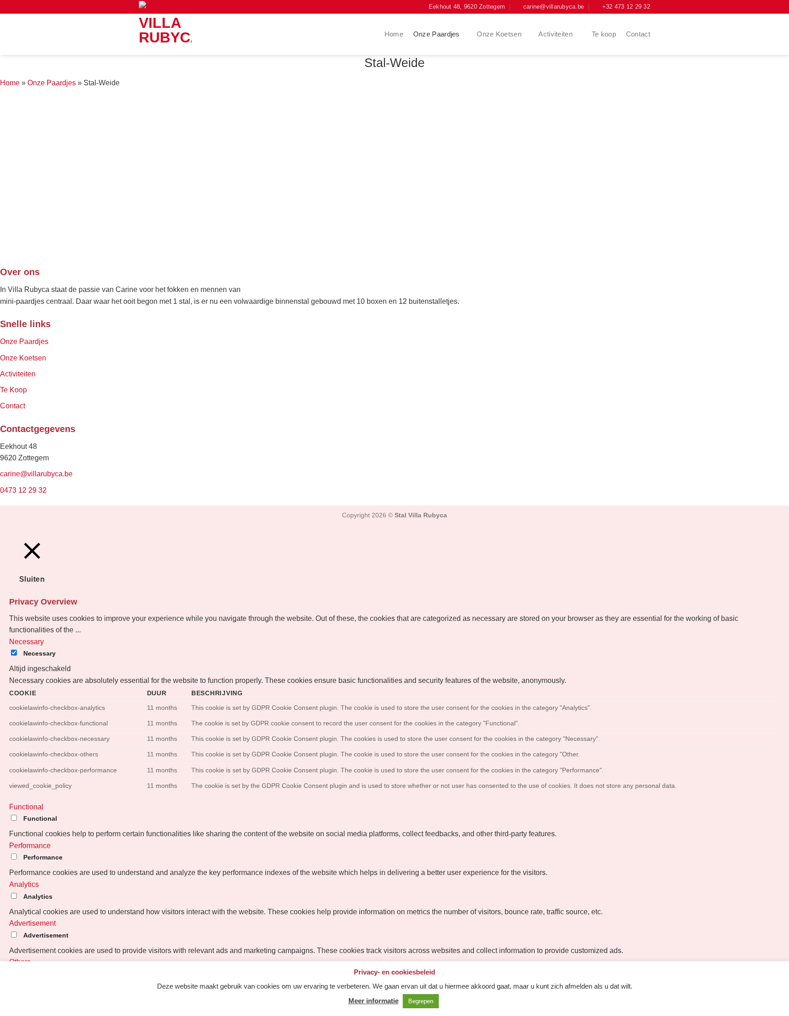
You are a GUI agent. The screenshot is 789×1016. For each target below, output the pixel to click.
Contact (638, 34)
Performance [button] (30, 845)
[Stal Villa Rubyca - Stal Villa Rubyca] (168, 27)
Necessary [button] (26, 642)
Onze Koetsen (499, 34)
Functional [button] (26, 807)
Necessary (39, 653)
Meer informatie (373, 1001)
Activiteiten (556, 34)
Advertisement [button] (32, 923)
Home (393, 34)
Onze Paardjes (436, 34)
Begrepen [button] (420, 1001)
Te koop (604, 34)
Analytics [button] (24, 884)
